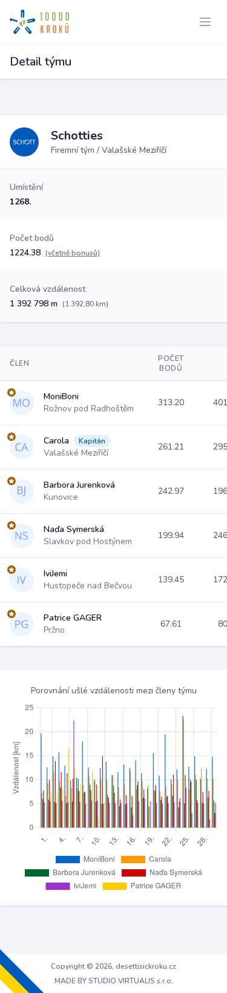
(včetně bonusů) (72, 253)
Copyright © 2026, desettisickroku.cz (113, 966)
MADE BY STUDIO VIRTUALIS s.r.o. (113, 981)
